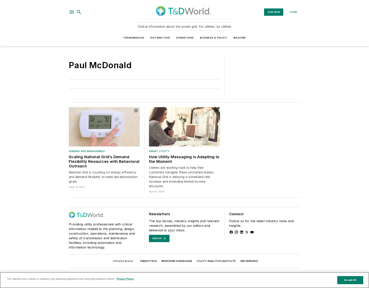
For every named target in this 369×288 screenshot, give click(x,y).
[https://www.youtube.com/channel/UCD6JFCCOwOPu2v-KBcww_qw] (252, 232)
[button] (72, 12)
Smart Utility (159, 151)
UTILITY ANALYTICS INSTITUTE (216, 261)
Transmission (133, 37)
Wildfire (239, 37)
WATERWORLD (249, 261)
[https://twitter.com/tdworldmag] (247, 232)
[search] (79, 12)
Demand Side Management (87, 151)
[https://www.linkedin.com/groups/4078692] (242, 232)
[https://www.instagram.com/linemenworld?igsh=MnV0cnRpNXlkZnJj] (236, 232)
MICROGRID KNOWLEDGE (176, 261)
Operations (185, 37)
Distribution (160, 37)
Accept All (350, 280)
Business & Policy (213, 37)
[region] (184, 280)
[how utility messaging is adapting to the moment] (184, 126)
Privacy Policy (125, 278)
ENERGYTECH (148, 261)
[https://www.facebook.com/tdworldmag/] (231, 232)
